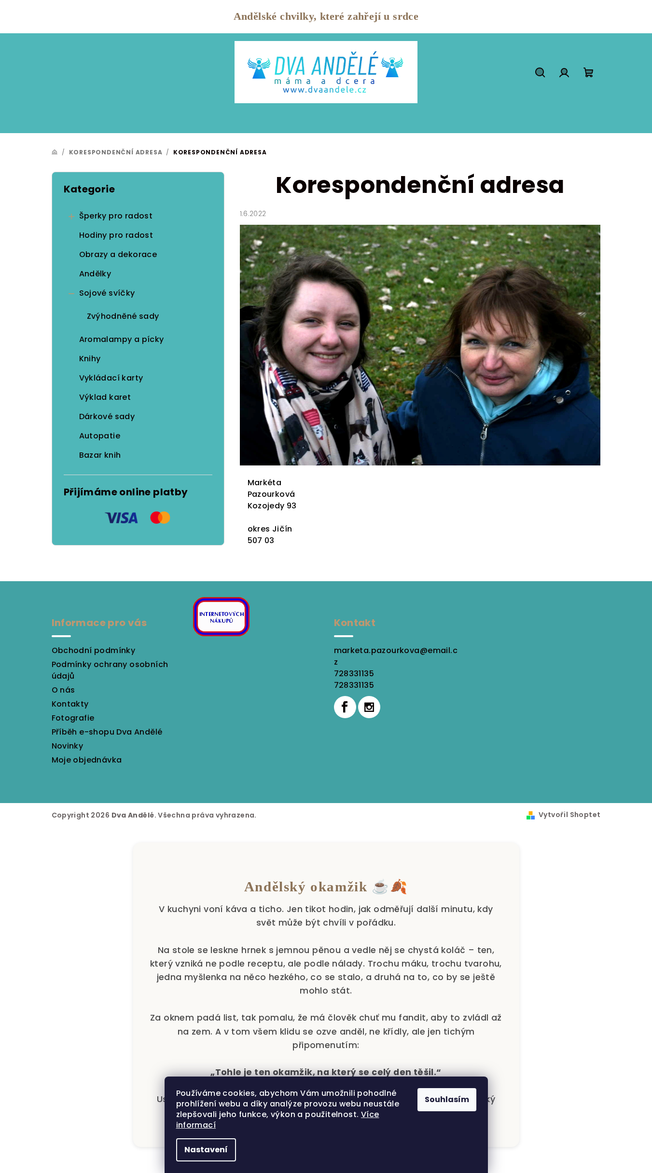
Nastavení (206, 1149)
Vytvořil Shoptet (569, 814)
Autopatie (100, 435)
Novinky (67, 745)
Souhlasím (447, 1099)
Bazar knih (100, 455)
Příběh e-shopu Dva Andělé (107, 731)
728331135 (354, 673)
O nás (63, 690)
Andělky (95, 273)
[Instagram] (369, 707)
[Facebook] (345, 707)
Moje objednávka (87, 759)
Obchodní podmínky (94, 650)
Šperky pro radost (116, 215)
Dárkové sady (107, 416)
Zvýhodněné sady (123, 316)
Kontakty (70, 703)
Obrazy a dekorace (118, 254)
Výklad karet (105, 397)
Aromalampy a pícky (121, 339)
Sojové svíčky (107, 293)
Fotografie (73, 717)
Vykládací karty (111, 377)
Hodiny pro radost (116, 235)
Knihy (90, 358)
